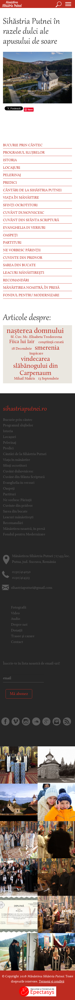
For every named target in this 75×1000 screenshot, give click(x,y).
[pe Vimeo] (16, 721)
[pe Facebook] (5, 721)
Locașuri (11, 168)
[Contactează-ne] (57, 721)
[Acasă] (11, 4)
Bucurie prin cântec (23, 145)
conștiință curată (51, 342)
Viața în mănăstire (21, 198)
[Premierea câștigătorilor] (19, 914)
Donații (16, 630)
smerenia (47, 348)
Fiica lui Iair (21, 341)
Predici (10, 183)
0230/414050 (21, 572)
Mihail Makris (24, 379)
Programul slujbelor (24, 153)
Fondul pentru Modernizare (31, 295)
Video (15, 613)
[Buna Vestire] (19, 840)
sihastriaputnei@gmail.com (31, 588)
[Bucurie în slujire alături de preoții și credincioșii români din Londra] (19, 765)
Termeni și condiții (51, 981)
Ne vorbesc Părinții (22, 250)
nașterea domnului (35, 331)
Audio (15, 619)
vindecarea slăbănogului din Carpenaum (35, 366)
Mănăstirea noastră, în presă (31, 288)
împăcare (36, 353)
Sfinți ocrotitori (20, 205)
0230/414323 (21, 578)
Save (30, 109)
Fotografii (18, 607)
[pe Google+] (46, 721)
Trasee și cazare (22, 636)
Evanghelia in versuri (24, 228)
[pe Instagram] (26, 721)
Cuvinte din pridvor (22, 258)
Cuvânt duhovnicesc (23, 213)
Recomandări (16, 280)
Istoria (10, 160)
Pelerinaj (12, 175)
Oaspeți (10, 235)
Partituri (12, 243)
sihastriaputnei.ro (25, 409)
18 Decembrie (22, 349)
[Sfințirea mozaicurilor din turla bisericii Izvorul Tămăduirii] (19, 802)
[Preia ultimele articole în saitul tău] (67, 721)
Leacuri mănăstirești (23, 273)
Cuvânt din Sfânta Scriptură (31, 220)
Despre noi (19, 625)
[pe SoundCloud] (36, 721)
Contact (17, 642)
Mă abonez (19, 694)
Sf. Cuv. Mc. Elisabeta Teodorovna (36, 337)
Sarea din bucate (19, 265)
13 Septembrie (48, 379)
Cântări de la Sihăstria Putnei (32, 190)
